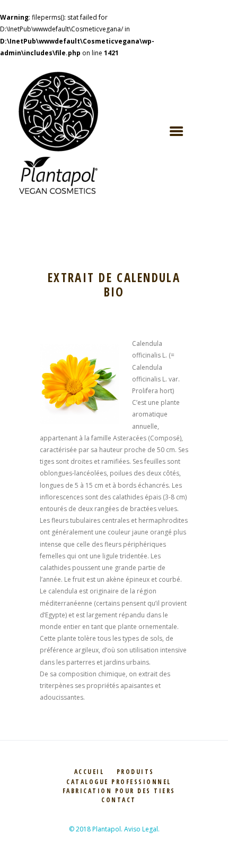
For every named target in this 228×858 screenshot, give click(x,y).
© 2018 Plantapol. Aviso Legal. (114, 829)
